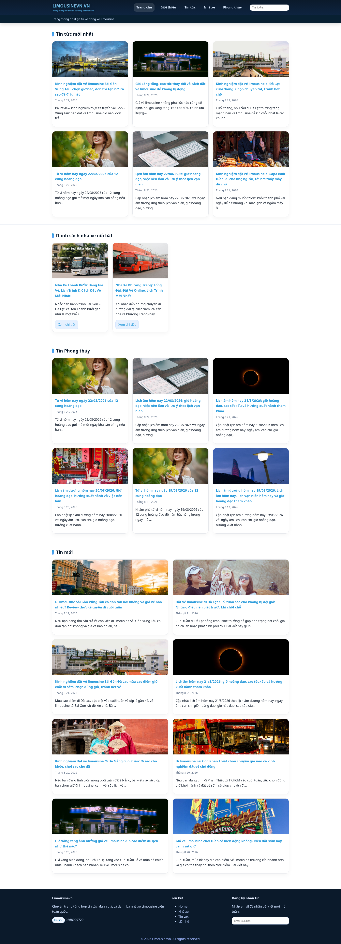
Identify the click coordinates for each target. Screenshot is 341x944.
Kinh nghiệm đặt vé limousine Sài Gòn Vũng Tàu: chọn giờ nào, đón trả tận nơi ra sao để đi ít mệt (89, 89)
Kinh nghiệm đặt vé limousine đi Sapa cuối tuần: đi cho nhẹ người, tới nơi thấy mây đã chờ (250, 179)
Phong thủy (232, 7)
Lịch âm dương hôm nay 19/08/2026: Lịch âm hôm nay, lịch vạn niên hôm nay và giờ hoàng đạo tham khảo (250, 495)
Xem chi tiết (66, 324)
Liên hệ (183, 921)
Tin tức (190, 7)
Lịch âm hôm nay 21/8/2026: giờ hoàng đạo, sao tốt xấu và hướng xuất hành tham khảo (251, 405)
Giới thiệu (168, 7)
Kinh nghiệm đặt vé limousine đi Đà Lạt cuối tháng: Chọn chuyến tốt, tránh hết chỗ (248, 89)
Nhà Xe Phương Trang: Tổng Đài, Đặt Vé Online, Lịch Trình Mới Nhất (139, 290)
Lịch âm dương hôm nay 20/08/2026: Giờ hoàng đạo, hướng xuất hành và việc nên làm (88, 495)
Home (182, 906)
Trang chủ (144, 7)
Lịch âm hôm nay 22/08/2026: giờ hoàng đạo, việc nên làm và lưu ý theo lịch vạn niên (168, 179)
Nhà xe (209, 7)
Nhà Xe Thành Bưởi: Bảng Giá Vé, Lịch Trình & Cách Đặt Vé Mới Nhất (79, 290)
